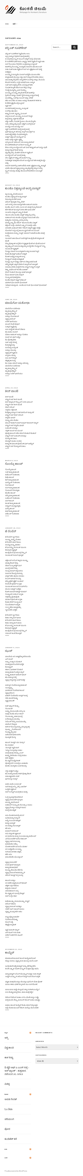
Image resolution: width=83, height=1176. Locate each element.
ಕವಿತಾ (7, 24)
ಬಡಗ (6, 1158)
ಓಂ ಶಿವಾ (9, 1109)
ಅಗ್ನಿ (6, 1037)
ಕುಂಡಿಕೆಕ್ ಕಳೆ (11, 1138)
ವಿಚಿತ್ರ (7, 1083)
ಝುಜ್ (8, 650)
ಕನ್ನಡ (6, 1032)
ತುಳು (6, 1149)
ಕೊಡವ (6, 1094)
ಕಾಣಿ (14, 24)
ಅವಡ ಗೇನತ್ (11, 1099)
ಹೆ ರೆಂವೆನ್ (10, 531)
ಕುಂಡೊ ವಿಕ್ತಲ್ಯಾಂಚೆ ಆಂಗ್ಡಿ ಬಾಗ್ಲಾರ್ (22, 188)
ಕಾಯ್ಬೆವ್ (9, 952)
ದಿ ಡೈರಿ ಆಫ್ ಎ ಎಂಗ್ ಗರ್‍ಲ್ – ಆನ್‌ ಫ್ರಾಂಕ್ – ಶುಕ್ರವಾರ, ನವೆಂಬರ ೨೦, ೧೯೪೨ (17, 1071)
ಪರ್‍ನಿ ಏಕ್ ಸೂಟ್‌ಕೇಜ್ (16, 48)
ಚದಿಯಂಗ (9, 1119)
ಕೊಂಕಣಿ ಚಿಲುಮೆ (33, 8)
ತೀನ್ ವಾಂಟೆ (11, 391)
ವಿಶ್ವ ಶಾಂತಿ (9, 1047)
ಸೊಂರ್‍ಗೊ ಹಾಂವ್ (14, 463)
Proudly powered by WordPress (16, 1171)
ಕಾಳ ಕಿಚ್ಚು (9, 1057)
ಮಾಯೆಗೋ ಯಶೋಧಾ (17, 302)
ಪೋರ (7, 1129)
